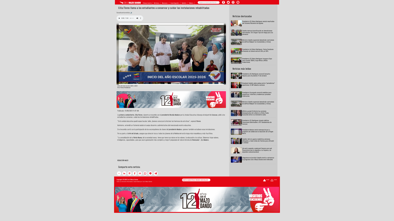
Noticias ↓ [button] (157, 3)
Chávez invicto (147, 3)
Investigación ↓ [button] (175, 3)
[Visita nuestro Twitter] (228, 3)
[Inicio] (130, 3)
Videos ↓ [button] (191, 3)
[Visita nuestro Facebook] (223, 3)
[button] (119, 173)
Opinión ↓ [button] (184, 3)
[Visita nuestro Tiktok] (238, 3)
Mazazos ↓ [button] (165, 3)
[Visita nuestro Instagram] (233, 3)
